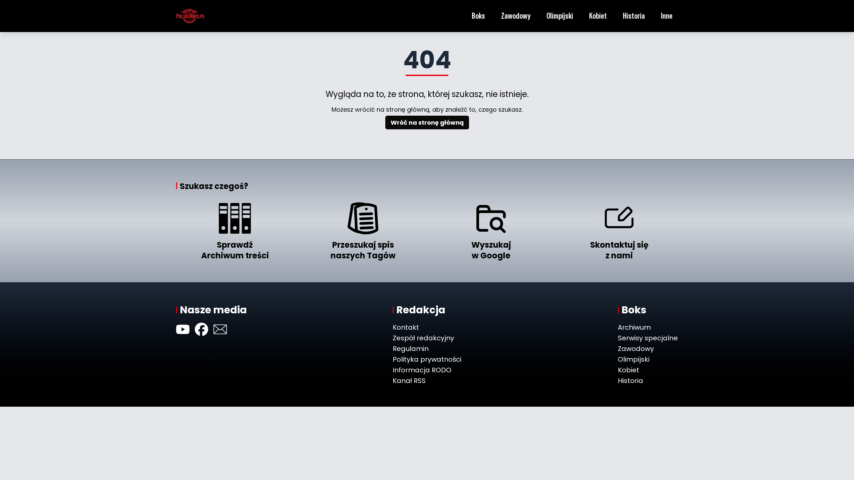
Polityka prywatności (427, 359)
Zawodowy (515, 16)
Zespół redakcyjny (423, 338)
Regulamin (411, 348)
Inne (667, 16)
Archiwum (634, 327)
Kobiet (598, 16)
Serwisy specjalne (648, 338)
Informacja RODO (422, 370)
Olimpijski (559, 16)
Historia (634, 16)
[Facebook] (201, 329)
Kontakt (406, 327)
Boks (478, 16)
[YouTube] (182, 329)
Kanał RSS (409, 380)
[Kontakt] (220, 329)
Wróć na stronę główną (427, 122)
